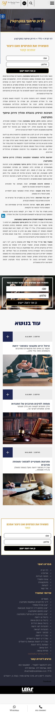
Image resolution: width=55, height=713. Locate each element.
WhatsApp (14, 710)
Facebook (47, 681)
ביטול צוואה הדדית (39, 623)
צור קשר (44, 588)
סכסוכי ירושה (42, 632)
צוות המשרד (42, 579)
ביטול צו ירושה (41, 617)
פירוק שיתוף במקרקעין (38, 653)
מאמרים (44, 599)
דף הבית (48, 38)
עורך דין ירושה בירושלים (37, 638)
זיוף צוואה (43, 647)
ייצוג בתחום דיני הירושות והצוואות (33, 608)
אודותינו (44, 573)
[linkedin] (3, 216)
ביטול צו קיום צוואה (39, 620)
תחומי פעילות (42, 576)
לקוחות (45, 585)
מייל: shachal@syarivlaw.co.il (37, 671)
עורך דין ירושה (41, 635)
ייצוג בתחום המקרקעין (38, 611)
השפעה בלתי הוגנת (39, 644)
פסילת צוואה (42, 650)
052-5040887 (24, 665)
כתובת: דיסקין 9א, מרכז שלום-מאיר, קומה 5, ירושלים (27, 676)
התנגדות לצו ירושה (39, 626)
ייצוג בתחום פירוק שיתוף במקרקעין (32, 614)
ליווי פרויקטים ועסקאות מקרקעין (33, 602)
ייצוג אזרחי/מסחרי (40, 605)
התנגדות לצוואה (41, 629)
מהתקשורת (43, 582)
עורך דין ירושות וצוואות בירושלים (33, 641)
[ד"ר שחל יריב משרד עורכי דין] (10, 3)
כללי (40, 38)
